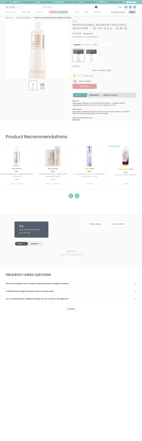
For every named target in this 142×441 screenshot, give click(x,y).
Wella (75, 21)
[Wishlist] (130, 7)
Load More (71, 309)
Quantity (76, 66)
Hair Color (11, 12)
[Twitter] (130, 2)
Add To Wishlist (85, 81)
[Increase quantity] (85, 70)
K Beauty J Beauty (58, 12)
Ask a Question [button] (119, 224)
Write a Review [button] (95, 224)
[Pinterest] (135, 2)
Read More (76, 120)
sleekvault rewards (119, 12)
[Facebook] (128, 2)
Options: (86, 44)
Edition (97, 12)
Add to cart (84, 86)
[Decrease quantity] (74, 70)
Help (119, 7)
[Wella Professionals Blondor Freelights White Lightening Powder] (53, 156)
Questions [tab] (34, 244)
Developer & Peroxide (23, 18)
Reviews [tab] (20, 244)
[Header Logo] (14, 7)
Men (86, 12)
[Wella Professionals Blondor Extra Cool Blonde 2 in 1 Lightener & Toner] (89, 156)
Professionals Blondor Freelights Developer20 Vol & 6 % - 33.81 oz (100, 26)
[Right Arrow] (77, 195)
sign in (132, 12)
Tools (77, 12)
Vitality (39, 12)
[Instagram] (133, 2)
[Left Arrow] (71, 195)
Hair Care (26, 12)
